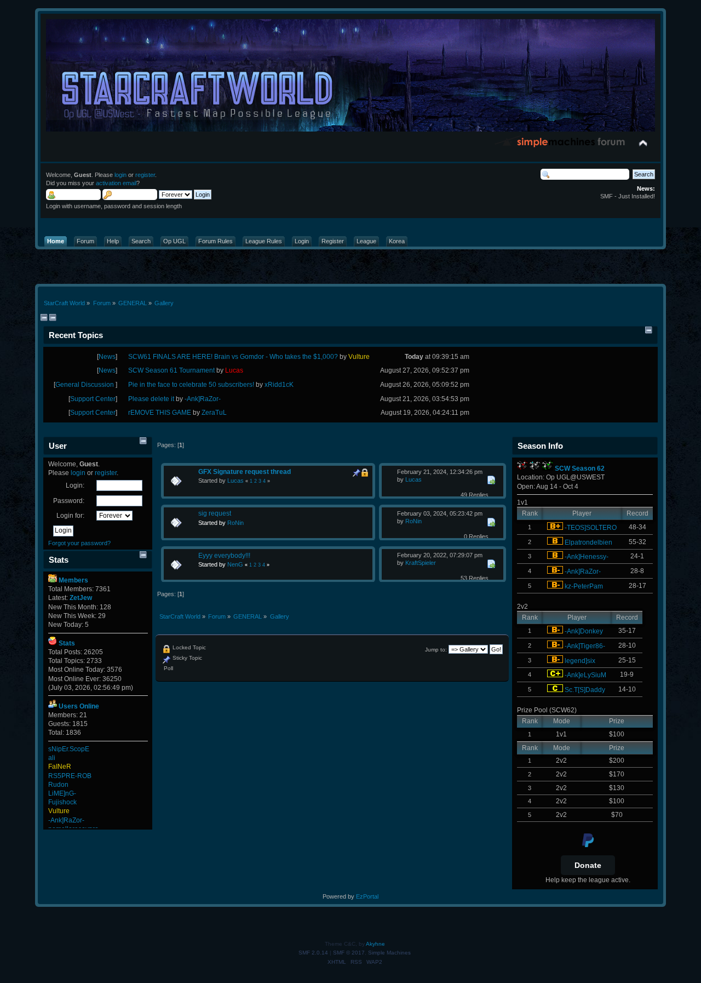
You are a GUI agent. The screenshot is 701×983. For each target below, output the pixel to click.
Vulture (59, 811)
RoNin (235, 522)
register (145, 175)
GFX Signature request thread (244, 472)
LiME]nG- (62, 793)
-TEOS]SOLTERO (591, 527)
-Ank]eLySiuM (585, 675)
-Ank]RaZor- (66, 820)
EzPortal (367, 896)
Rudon (58, 784)
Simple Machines (389, 953)
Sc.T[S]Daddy (585, 690)
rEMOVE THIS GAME (159, 412)
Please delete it (151, 399)
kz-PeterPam (584, 586)
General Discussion (85, 384)
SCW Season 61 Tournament (171, 370)
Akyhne (375, 944)
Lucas (235, 480)
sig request (214, 513)
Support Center (93, 399)
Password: (68, 501)
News (107, 357)
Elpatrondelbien (588, 542)
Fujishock (62, 802)
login (120, 175)
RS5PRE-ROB (69, 776)
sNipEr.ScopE (68, 749)
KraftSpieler (420, 562)
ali (51, 758)
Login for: (70, 515)
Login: (75, 485)
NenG (235, 564)
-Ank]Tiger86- (585, 646)
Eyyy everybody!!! (224, 555)
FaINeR (59, 766)
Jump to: (436, 650)
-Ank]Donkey (584, 631)
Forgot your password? (79, 543)
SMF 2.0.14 (313, 953)
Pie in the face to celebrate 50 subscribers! (191, 384)
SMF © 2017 (349, 953)
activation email (116, 183)
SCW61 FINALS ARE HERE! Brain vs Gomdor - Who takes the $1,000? (233, 357)
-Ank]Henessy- (586, 557)
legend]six (580, 661)
